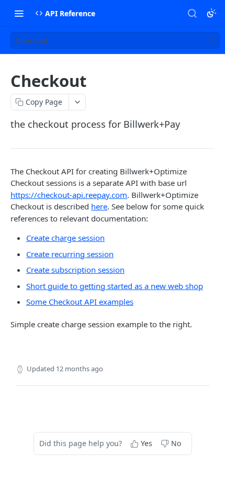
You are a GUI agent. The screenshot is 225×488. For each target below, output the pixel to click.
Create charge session (65, 237)
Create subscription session (75, 269)
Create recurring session (70, 254)
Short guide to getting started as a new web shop (114, 286)
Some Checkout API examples (79, 301)
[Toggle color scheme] (211, 13)
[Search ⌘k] (192, 13)
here (99, 206)
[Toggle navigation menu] (18, 13)
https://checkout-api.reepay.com (68, 195)
